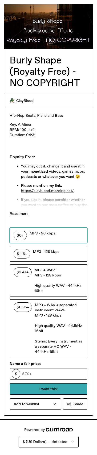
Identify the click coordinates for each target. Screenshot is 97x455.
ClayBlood (25, 100)
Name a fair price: (25, 363)
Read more (19, 213)
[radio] (48, 235)
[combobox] (35, 404)
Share (78, 404)
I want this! (48, 389)
